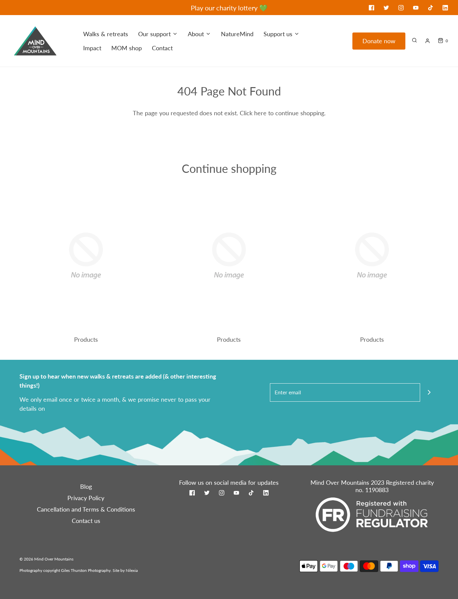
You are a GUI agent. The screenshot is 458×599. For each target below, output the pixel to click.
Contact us (86, 520)
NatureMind (237, 34)
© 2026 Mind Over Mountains (46, 558)
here (260, 113)
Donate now (378, 41)
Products (86, 339)
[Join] (429, 392)
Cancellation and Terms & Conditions (86, 509)
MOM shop (126, 48)
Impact (92, 48)
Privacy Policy (85, 498)
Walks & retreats (105, 34)
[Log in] (427, 41)
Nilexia (132, 570)
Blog (86, 486)
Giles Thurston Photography (86, 570)
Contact (162, 48)
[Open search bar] (414, 40)
